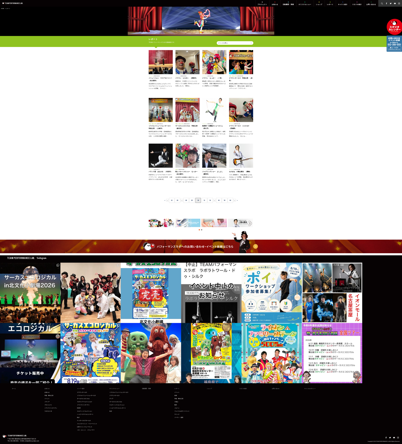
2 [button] (201, 229)
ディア (111, 398)
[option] (161, 223)
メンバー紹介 (81, 388)
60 (230, 200)
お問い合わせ (371, 4)
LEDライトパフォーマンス (84, 427)
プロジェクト (262, 4)
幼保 (175, 395)
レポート (330, 4)
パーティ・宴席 (178, 417)
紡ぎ (78, 417)
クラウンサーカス (82, 392)
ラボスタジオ (48, 411)
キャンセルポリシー (310, 388)
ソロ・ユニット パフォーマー (86, 430)
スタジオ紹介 (357, 4)
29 (192, 200)
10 (171, 200)
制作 (175, 405)
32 (210, 200)
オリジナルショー (305, 4)
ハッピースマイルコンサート (85, 414)
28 (186, 200)
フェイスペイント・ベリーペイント (87, 423)
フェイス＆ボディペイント (181, 411)
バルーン (176, 408)
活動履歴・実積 (288, 4)
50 (224, 200)
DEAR (79, 408)
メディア (47, 401)
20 (177, 200)
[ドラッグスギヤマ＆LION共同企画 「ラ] (272, 353)
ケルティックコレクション (84, 411)
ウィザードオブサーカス (84, 420)
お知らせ (275, 4)
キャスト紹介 (343, 4)
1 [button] (199, 229)
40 (219, 200)
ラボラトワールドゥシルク (84, 401)
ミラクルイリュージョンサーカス (86, 395)
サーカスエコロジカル (83, 398)
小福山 (176, 401)
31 (204, 200)
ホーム (14, 388)
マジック (176, 414)
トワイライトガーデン (50, 408)
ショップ (319, 4)
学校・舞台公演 (48, 395)
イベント (47, 398)
